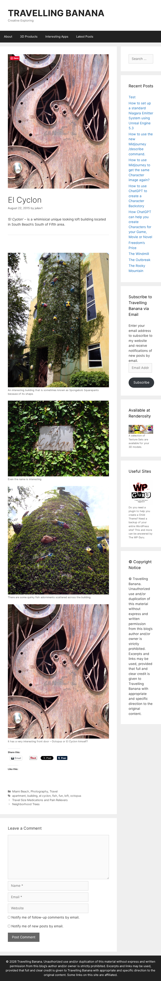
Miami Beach (20, 791)
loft (66, 795)
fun (61, 795)
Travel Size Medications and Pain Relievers (40, 800)
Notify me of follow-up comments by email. (45, 917)
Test (132, 97)
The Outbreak (139, 260)
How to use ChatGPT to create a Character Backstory (138, 196)
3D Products (29, 36)
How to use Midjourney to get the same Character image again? (139, 170)
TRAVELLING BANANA (56, 13)
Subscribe (141, 382)
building (32, 795)
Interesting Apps (56, 36)
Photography (39, 791)
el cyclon (45, 795)
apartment (19, 795)
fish (54, 795)
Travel (54, 791)
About (8, 36)
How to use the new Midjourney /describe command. (141, 144)
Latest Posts (84, 36)
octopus (75, 795)
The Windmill (139, 254)
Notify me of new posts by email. (37, 926)
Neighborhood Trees (26, 804)
